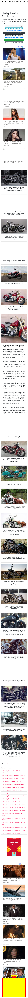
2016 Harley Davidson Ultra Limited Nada (12, 793)
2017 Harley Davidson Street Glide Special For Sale (13, 823)
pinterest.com (10, 764)
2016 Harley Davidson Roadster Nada (11, 799)
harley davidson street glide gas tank (14, 35)
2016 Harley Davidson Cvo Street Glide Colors (13, 804)
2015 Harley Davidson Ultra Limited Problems (13, 787)
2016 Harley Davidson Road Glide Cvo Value (13, 784)
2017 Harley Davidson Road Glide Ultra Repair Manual (13, 818)
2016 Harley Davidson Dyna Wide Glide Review (13, 810)
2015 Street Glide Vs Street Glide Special (12, 781)
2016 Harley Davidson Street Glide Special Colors (12, 771)
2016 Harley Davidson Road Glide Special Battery (12, 814)
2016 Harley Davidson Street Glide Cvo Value (13, 778)
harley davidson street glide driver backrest (14, 33)
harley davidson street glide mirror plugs (14, 40)
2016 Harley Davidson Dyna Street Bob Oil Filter (14, 775)
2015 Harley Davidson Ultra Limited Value (12, 790)
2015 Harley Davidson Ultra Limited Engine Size (13, 796)
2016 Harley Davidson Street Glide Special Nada (14, 827)
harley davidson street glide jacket (14, 42)
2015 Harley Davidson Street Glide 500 (11, 833)
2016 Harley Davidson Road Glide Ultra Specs (13, 807)
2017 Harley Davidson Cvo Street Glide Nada (13, 802)
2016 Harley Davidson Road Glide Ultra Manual (13, 830)
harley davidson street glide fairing (14, 37)
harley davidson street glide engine (14, 28)
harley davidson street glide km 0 (14, 30)
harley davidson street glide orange (14, 26)
